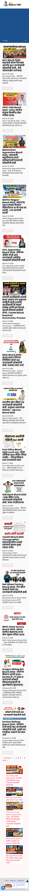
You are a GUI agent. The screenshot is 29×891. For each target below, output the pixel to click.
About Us (13, 880)
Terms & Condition (14, 885)
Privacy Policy (18, 883)
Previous (6, 758)
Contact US (20, 880)
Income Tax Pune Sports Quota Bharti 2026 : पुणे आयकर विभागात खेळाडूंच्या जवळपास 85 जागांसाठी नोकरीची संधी (14, 819)
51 (25, 758)
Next (5, 760)
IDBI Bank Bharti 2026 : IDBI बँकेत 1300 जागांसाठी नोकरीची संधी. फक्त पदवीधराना (14, 498)
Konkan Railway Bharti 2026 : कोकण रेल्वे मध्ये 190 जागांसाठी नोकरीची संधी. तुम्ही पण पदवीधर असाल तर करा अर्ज (14, 728)
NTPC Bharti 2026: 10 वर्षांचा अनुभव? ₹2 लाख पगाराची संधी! (14, 841)
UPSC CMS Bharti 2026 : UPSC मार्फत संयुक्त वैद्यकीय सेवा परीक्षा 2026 (12, 111)
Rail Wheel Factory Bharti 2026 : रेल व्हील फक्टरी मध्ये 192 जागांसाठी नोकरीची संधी (14, 588)
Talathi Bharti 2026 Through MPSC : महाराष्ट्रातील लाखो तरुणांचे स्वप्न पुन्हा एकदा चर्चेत (13, 542)
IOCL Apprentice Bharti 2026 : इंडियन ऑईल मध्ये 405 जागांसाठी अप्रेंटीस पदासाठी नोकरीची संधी (13, 255)
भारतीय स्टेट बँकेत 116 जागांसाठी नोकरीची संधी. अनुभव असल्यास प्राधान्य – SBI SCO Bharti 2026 (13, 407)
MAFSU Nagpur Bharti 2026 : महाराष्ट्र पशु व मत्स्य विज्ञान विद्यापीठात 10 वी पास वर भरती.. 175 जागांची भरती (14, 206)
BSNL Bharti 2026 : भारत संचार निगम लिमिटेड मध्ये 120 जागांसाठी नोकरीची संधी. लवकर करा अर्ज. (13, 360)
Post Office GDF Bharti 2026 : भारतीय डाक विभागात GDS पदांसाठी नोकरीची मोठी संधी (14, 780)
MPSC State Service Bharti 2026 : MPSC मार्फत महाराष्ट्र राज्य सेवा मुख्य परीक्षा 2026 (13, 630)
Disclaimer (10, 883)
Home (7, 880)
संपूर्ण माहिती (7, 88)
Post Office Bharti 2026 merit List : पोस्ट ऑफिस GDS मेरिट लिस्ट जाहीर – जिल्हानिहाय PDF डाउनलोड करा (14, 455)
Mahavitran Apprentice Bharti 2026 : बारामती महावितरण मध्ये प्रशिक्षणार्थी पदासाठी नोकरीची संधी (12, 156)
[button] (25, 40)
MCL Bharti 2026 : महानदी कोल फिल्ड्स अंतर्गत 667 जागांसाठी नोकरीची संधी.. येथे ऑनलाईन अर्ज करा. (13, 65)
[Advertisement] (14, 23)
